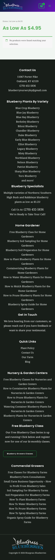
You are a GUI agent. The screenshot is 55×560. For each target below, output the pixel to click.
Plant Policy (27, 348)
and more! (27, 180)
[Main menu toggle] (49, 6)
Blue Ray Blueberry (27, 117)
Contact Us (27, 352)
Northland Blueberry (27, 157)
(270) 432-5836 (27, 85)
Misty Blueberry (27, 153)
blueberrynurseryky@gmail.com (27, 90)
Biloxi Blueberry (27, 126)
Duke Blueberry (27, 135)
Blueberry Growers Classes (20, 454)
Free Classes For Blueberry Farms (27, 472)
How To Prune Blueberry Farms (27, 508)
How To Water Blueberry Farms (27, 504)
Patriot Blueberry (27, 166)
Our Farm (27, 357)
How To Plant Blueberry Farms (27, 499)
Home (5, 21)
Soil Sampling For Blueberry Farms (27, 490)
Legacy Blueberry (27, 148)
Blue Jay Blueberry (27, 112)
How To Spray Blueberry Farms (27, 513)
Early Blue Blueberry (27, 139)
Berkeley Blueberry (27, 121)
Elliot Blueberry (27, 144)
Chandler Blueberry (27, 130)
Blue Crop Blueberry (27, 108)
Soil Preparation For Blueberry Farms (27, 495)
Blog (27, 361)
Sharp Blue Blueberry (27, 171)
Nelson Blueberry (27, 162)
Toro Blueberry (28, 175)
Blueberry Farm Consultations (27, 476)
